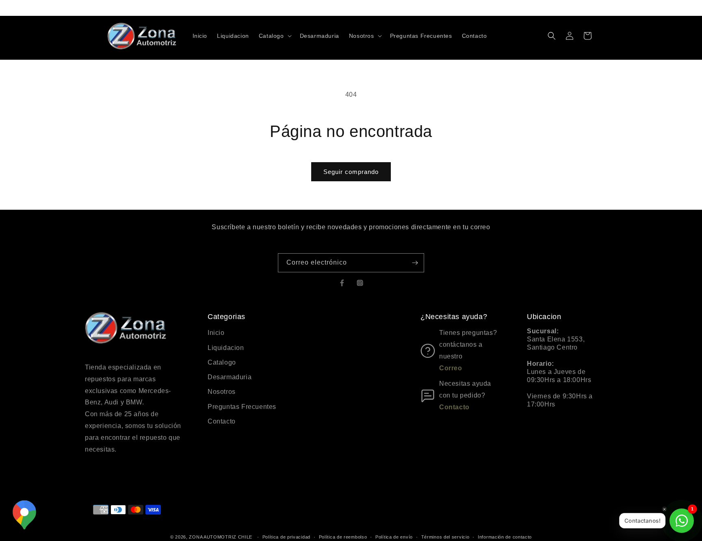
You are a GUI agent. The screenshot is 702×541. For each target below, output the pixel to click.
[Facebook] (342, 283)
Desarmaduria (229, 377)
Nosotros (222, 391)
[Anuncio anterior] (256, 7)
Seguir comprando (351, 171)
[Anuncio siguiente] (446, 7)
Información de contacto (505, 536)
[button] (274, 35)
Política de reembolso (343, 536)
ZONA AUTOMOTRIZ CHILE (220, 536)
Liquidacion (226, 347)
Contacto (222, 421)
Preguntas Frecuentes (242, 406)
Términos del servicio (445, 536)
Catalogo (222, 362)
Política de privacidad (286, 536)
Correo (450, 368)
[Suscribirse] (415, 262)
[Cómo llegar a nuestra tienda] (24, 515)
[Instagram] (360, 283)
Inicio (216, 332)
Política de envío (394, 536)
